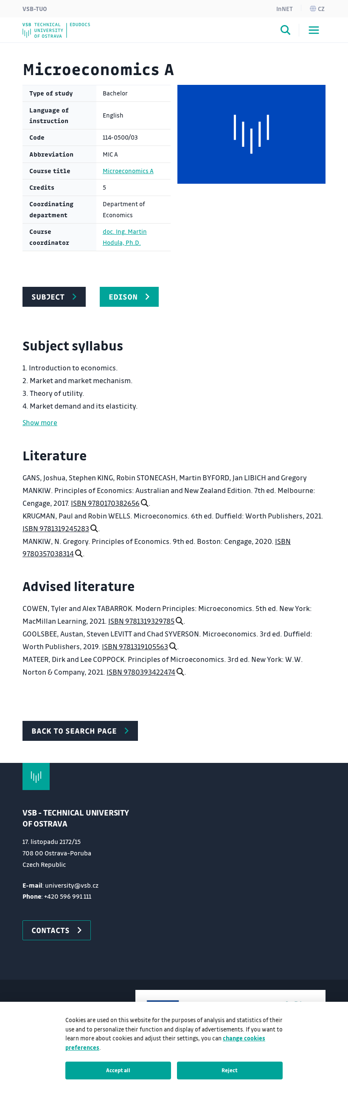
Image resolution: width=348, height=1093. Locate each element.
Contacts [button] (50, 930)
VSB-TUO (34, 8)
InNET (284, 8)
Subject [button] (48, 296)
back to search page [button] (74, 730)
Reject (230, 1070)
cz (321, 8)
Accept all (118, 1070)
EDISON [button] (123, 296)
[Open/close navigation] (314, 30)
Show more (39, 422)
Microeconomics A (128, 171)
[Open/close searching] (286, 31)
